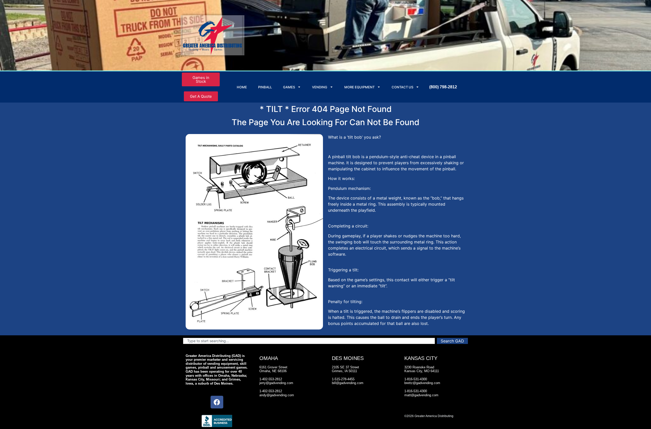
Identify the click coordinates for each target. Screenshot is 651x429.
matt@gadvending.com (421, 395)
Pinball (265, 87)
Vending (319, 87)
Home (242, 87)
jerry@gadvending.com (276, 383)
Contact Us (402, 87)
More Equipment (359, 87)
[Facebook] (217, 402)
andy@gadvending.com (276, 395)
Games (289, 87)
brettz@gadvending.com (422, 383)
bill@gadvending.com (347, 383)
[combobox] (309, 341)
